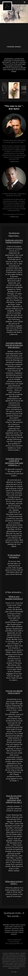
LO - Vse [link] (14, 972)
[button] (24, 2)
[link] (7, 2)
